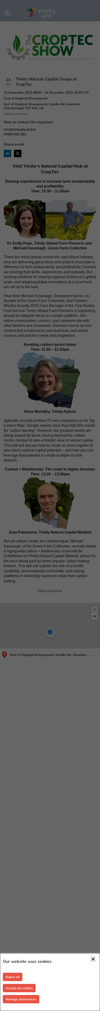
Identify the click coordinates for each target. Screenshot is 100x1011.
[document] (50, 982)
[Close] (93, 959)
